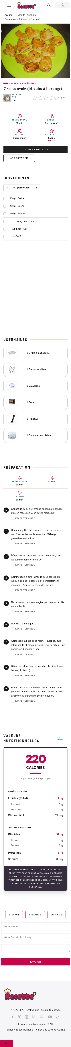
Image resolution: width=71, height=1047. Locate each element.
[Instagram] (27, 1017)
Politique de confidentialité (19, 1030)
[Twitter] (19, 1017)
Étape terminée (25, 518)
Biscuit (14, 915)
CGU (50, 1024)
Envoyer (35, 962)
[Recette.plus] (28, 6)
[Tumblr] (42, 1017)
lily (13, 100)
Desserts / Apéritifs (26, 15)
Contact (61, 1030)
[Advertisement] (35, 294)
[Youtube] (50, 1017)
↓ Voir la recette (35, 149)
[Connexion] (62, 5)
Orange (56, 915)
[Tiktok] (58, 1017)
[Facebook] (12, 1016)
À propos (22, 1024)
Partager (21, 158)
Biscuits (35, 915)
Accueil (9, 15)
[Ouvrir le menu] (9, 4)
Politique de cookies (45, 1030)
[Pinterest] (34, 1017)
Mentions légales (38, 1024)
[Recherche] (49, 5)
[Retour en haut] (6, 1043)
